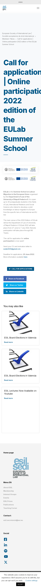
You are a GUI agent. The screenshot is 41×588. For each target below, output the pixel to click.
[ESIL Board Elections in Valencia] (20, 322)
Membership (8, 491)
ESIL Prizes (8, 501)
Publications (8, 505)
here (25, 257)
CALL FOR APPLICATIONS (22, 269)
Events (6, 498)
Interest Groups (9, 494)
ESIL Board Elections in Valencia (20, 337)
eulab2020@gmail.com (11, 249)
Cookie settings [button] (31, 580)
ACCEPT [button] (21, 584)
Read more (8, 342)
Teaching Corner (10, 508)
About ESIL (7, 487)
